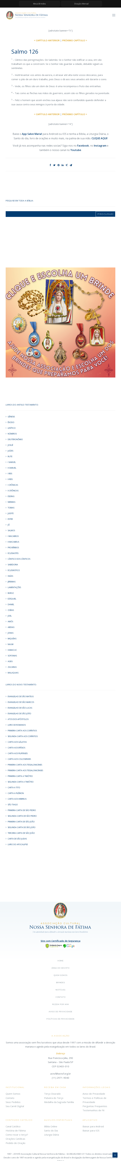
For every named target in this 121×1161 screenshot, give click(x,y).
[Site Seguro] (60, 945)
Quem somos (60, 975)
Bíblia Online (50, 1126)
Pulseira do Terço (53, 1098)
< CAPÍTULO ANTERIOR (47, 40)
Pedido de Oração (15, 1143)
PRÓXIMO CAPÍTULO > (74, 40)
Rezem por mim (60, 1004)
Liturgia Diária (51, 1134)
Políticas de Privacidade (60, 1019)
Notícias (60, 990)
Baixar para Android (93, 1126)
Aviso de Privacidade (60, 1011)
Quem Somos (13, 1093)
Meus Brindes (39, 3)
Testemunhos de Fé (93, 1110)
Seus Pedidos (13, 1102)
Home (61, 961)
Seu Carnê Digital (15, 1106)
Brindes (60, 982)
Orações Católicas (15, 1138)
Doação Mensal (81, 3)
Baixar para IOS (91, 1130)
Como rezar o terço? (17, 1134)
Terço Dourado (52, 1093)
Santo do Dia (51, 1130)
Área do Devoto (60, 968)
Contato (60, 997)
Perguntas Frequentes (95, 1106)
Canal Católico (13, 1126)
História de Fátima (16, 1130)
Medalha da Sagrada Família (59, 1102)
